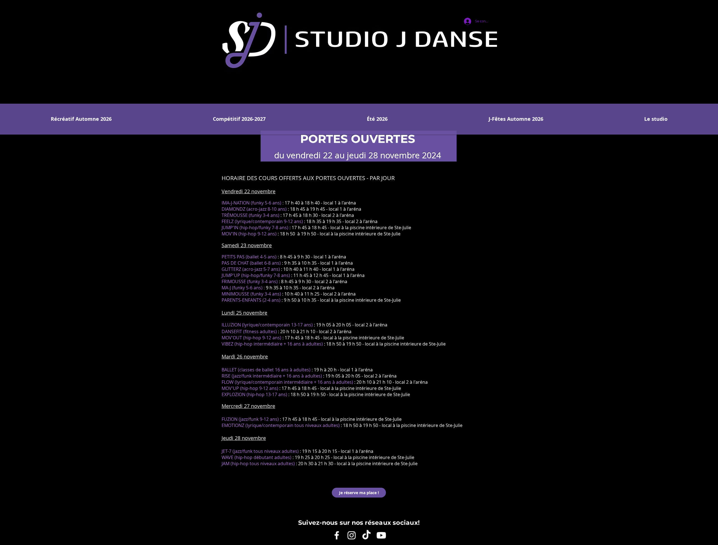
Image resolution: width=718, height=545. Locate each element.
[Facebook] (336, 535)
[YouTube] (381, 535)
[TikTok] (366, 535)
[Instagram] (351, 535)
